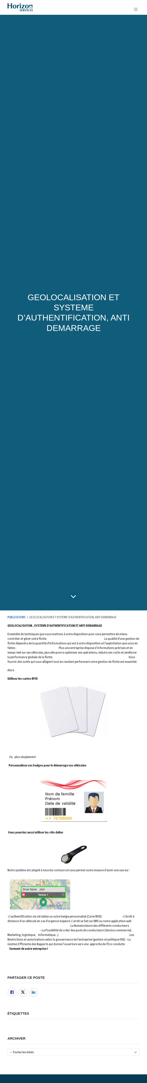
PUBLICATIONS (16, 617)
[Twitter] (22, 992)
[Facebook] (12, 992)
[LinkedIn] (33, 992)
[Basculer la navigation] (136, 9)
